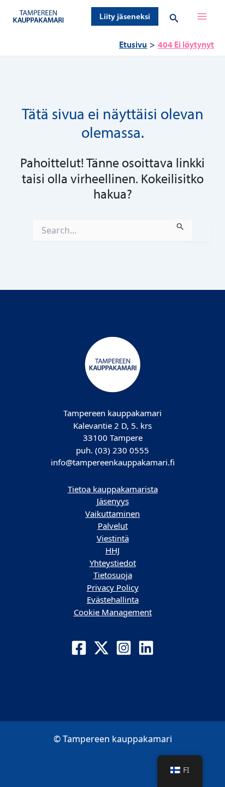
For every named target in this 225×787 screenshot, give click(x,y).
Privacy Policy (113, 587)
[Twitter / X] (101, 648)
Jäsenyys (113, 500)
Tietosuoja (112, 574)
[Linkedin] (146, 648)
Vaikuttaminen (112, 513)
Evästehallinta (113, 599)
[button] (124, 16)
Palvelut (113, 525)
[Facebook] (79, 648)
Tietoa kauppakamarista (113, 488)
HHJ (112, 550)
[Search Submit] (180, 224)
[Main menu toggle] (202, 16)
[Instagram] (124, 648)
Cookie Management (113, 612)
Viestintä (113, 538)
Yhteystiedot (113, 562)
